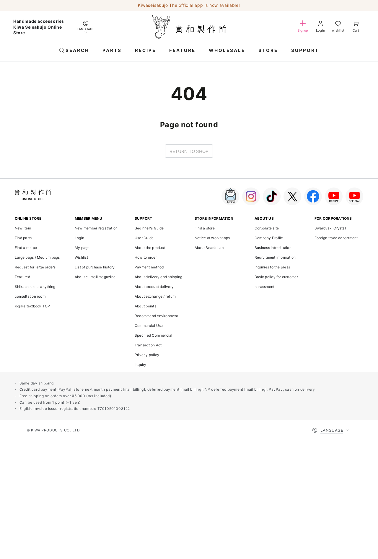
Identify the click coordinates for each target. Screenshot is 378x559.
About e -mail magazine (95, 277)
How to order (146, 257)
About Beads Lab (209, 247)
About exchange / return (155, 296)
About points (145, 306)
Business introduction (273, 247)
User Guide (144, 238)
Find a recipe (26, 247)
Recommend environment (156, 316)
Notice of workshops (212, 238)
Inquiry (140, 364)
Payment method (149, 267)
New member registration (96, 228)
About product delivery (154, 286)
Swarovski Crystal (330, 228)
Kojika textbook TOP (32, 306)
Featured (22, 277)
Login (79, 238)
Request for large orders (35, 267)
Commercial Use (149, 325)
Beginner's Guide (149, 228)
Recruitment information (275, 257)
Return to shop (189, 151)
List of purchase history (95, 267)
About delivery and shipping (158, 277)
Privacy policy (147, 355)
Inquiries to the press (272, 267)
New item (23, 228)
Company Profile (269, 238)
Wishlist (81, 257)
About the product (150, 247)
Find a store (205, 228)
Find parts (23, 238)
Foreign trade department (336, 238)
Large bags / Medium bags (37, 257)
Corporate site (267, 228)
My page (82, 247)
